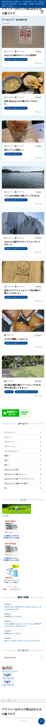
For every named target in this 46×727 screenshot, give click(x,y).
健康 (7, 456)
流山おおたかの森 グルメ (15, 474)
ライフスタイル (11, 451)
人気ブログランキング (10, 671)
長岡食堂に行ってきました (13, 633)
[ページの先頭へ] (41, 721)
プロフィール (10, 446)
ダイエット (9, 442)
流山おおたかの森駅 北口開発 (17, 483)
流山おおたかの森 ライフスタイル (19, 479)
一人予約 (5, 515)
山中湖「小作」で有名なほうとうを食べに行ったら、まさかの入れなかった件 (22, 608)
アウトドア (10, 432)
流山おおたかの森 (12, 470)
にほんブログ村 (8, 678)
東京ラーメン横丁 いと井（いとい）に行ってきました (22, 640)
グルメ (8, 437)
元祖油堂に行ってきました (13, 616)
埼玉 (7, 460)
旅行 (7, 465)
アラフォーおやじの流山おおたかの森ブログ (22, 11)
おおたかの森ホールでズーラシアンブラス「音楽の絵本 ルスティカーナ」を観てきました (22, 625)
